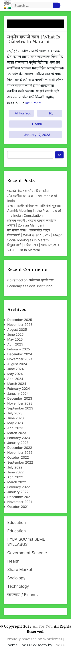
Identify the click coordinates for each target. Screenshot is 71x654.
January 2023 (18, 443)
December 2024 (19, 354)
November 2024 (20, 359)
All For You (23, 113)
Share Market (19, 569)
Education (16, 522)
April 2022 (15, 477)
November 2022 (19, 452)
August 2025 (17, 329)
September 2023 (20, 408)
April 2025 (15, 344)
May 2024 (15, 374)
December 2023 (19, 398)
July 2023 (14, 413)
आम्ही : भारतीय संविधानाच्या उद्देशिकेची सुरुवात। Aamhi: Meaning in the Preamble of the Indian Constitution (35, 210)
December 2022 (19, 448)
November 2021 (19, 502)
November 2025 (19, 325)
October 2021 (17, 507)
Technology (18, 586)
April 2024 (15, 379)
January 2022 (18, 492)
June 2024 (15, 369)
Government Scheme (27, 552)
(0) (51, 113)
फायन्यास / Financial (23, 594)
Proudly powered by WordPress (35, 639)
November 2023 (19, 403)
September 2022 (20, 462)
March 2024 (16, 384)
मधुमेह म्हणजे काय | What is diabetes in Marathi (33, 40)
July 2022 (14, 467)
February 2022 (18, 487)
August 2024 (17, 364)
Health (37, 124)
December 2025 (19, 320)
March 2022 (16, 482)
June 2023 (15, 418)
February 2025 (18, 349)
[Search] (59, 155)
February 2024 (18, 389)
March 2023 (16, 433)
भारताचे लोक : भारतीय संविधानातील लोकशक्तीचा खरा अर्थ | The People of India (32, 196)
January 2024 (18, 393)
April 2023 (15, 428)
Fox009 (59, 645)
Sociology (16, 577)
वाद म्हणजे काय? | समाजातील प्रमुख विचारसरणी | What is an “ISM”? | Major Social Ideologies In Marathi (34, 235)
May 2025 (15, 339)
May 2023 (15, 423)
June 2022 (15, 472)
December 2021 (19, 497)
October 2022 (18, 457)
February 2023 (18, 438)
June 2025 (15, 334)
